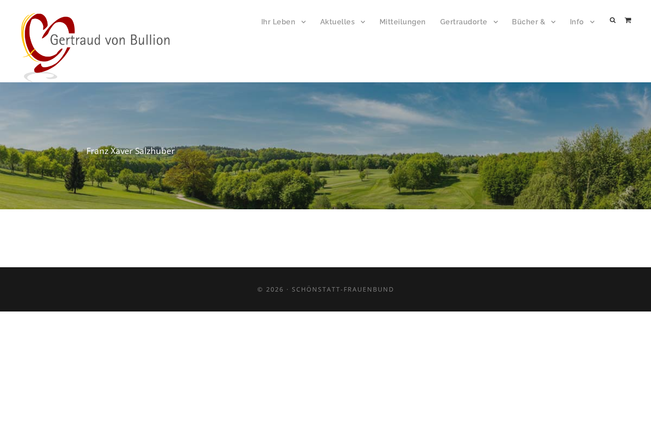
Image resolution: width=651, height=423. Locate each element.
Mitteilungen (403, 22)
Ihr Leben (278, 22)
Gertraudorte (464, 22)
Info (577, 22)
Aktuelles (337, 22)
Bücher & (528, 22)
